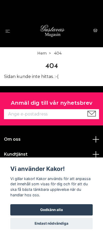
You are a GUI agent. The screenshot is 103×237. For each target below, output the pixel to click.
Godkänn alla (51, 210)
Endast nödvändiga (51, 223)
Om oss (12, 139)
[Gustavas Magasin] (52, 31)
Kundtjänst (15, 154)
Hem (42, 53)
